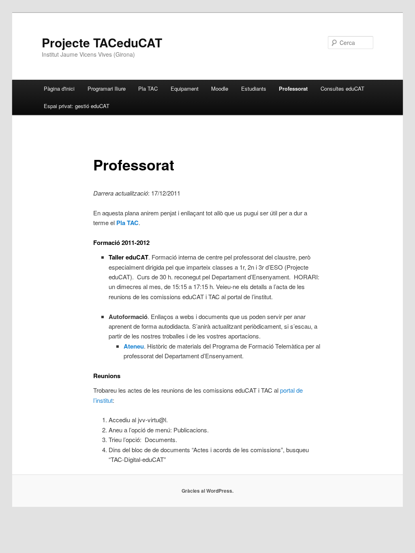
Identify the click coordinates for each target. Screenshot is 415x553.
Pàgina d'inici (59, 88)
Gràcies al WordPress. (207, 490)
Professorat (293, 88)
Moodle (219, 88)
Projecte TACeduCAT (102, 42)
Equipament (185, 88)
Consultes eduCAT (342, 88)
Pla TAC (148, 88)
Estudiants (253, 88)
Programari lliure (107, 88)
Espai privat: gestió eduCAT (76, 106)
